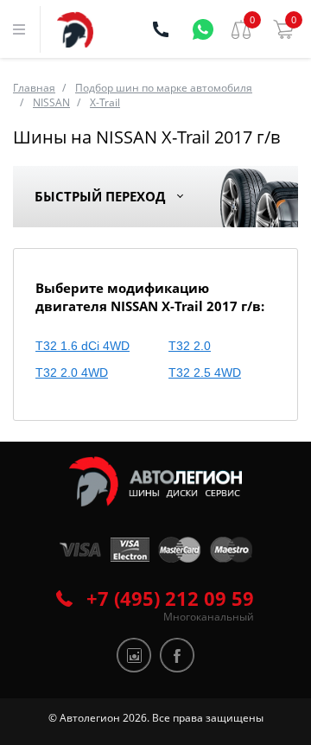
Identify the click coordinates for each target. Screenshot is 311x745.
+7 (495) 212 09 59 (170, 598)
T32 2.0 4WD (71, 372)
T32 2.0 (189, 346)
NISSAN (51, 102)
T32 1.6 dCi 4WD (82, 346)
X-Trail (105, 102)
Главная (34, 87)
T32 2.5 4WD (204, 372)
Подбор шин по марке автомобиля (163, 87)
